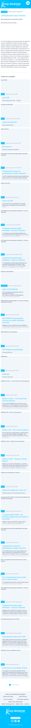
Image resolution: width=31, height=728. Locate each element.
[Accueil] (11, 7)
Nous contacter (15, 718)
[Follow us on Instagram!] (12, 721)
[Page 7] (16, 684)
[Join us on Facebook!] (15, 721)
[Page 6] (15, 684)
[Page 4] (13, 684)
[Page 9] (18, 684)
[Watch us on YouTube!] (18, 721)
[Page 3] (12, 684)
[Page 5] (14, 684)
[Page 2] (11, 684)
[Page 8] (17, 684)
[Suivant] (20, 684)
